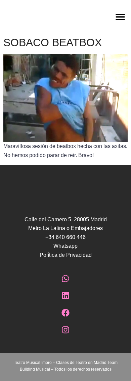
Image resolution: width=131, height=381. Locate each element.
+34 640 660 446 (65, 237)
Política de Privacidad (66, 255)
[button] (98, 16)
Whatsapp (65, 246)
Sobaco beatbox (52, 42)
